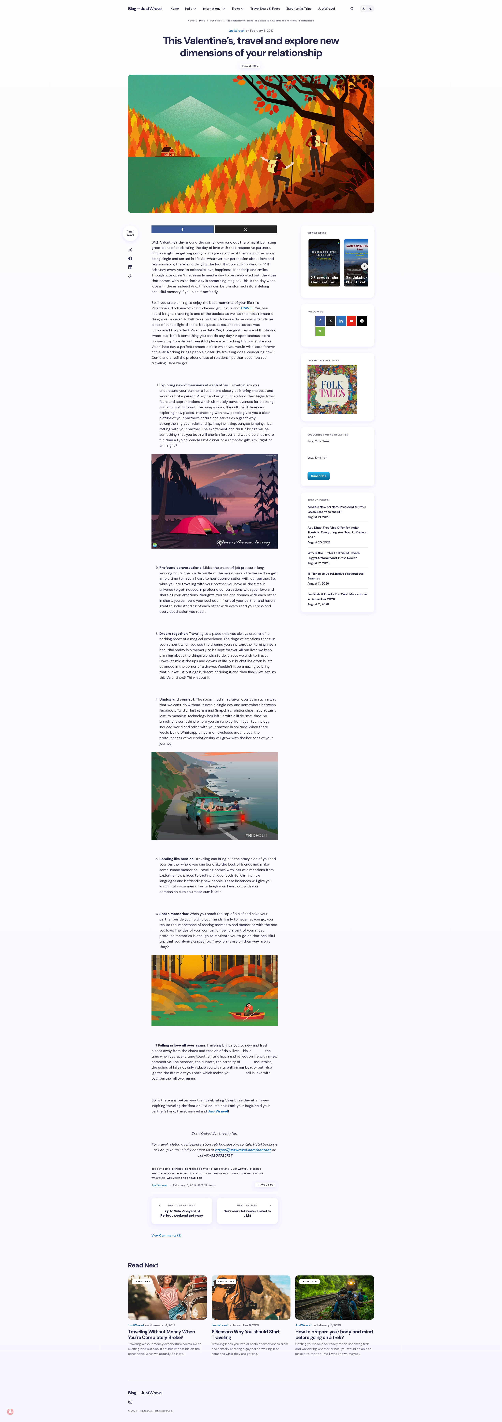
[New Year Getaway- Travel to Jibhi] (247, 1211)
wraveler (158, 1178)
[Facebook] (320, 320)
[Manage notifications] (10, 1412)
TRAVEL (246, 308)
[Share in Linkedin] (130, 267)
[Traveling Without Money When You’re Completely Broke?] (167, 1297)
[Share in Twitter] (130, 250)
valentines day (252, 1173)
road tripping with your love (172, 1173)
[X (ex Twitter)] (330, 320)
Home (191, 20)
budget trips (160, 1169)
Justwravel (239, 1169)
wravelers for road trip (184, 1178)
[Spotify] (320, 331)
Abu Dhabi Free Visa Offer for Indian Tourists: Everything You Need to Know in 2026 (337, 532)
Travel (235, 1173)
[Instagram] (362, 320)
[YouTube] (351, 320)
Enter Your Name (318, 441)
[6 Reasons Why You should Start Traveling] (251, 1297)
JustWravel (218, 1111)
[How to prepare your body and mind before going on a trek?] (334, 1297)
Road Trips (203, 1173)
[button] (352, 8)
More (202, 20)
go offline (221, 1169)
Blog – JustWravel (145, 8)
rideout (256, 1169)
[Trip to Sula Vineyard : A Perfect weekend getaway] (181, 1211)
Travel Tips (216, 20)
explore (177, 1169)
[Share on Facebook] (130, 258)
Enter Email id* (317, 457)
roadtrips (220, 1173)
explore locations (198, 1169)
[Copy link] (130, 276)
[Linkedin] (341, 320)
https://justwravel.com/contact (243, 1150)
